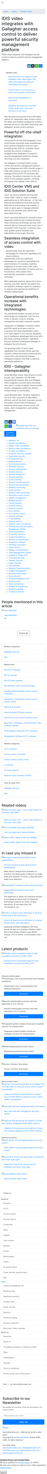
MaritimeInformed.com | (30, 1450)
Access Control (9, 1214)
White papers (8, 1256)
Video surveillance (16, 584)
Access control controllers (15, 754)
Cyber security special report (15, 1272)
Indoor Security (15, 563)
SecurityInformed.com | (13, 1448)
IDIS (5, 657)
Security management (18, 469)
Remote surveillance (17, 443)
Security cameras (16, 477)
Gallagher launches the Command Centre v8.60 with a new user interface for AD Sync (22, 108)
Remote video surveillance (19, 448)
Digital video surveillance (19, 446)
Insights (6, 1235)
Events (6, 1251)
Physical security (16, 459)
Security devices (15, 472)
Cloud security (15, 576)
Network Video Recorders (19, 568)
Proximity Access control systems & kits (20, 718)
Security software (16, 516)
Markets (6, 1246)
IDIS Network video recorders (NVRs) (19, 686)
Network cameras (16, 508)
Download (23, 994)
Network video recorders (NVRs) (17, 775)
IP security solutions (17, 534)
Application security (17, 456)
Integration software (17, 542)
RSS (5, 1278)
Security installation (17, 474)
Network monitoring (17, 487)
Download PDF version (10, 434)
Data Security (14, 566)
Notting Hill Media (21, 1437)
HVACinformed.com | (12, 1450)
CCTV (5, 1208)
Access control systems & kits (16, 759)
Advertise (7, 1336)
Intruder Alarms (9, 1219)
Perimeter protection (17, 545)
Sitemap (6, 1363)
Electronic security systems (20, 453)
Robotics (7, 1312)
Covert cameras (15, 480)
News (5, 1230)
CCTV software (10, 749)
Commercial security (17, 464)
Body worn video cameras (14, 1328)
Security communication (19, 539)
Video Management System (20, 552)
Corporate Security (16, 558)
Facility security (15, 503)
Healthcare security (11, 1296)
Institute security (15, 506)
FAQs (5, 1352)
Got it (3, 1472)
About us (7, 1342)
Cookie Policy (5, 1468)
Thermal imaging (10, 1318)
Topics (3, 1282)
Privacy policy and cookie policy (16, 1373)
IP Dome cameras (11, 770)
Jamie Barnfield (10, 615)
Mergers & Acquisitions (18, 586)
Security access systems (19, 485)
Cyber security (15, 547)
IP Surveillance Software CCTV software (20, 731)
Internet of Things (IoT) (18, 555)
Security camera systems (19, 482)
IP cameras (8, 765)
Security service (15, 521)
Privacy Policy (24, 1462)
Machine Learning (16, 589)
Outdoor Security (16, 560)
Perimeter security (16, 466)
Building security (15, 500)
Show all (23, 633)
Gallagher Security (11, 652)
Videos (6, 1262)
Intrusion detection (11, 1323)
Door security (14, 511)
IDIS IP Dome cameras (13, 680)
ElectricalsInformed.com (13, 1453)
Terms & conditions (11, 1368)
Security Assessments (18, 573)
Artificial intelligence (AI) (19, 579)
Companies (8, 1224)
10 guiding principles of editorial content (20, 1347)
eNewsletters (8, 1358)
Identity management (17, 498)
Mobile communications (18, 550)
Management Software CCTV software (20, 736)
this (8, 1384)
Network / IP (14, 440)
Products (7, 1203)
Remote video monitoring (19, 493)
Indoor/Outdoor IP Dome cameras (18, 712)
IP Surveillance (15, 519)
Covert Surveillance (17, 537)
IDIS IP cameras (10, 675)
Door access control (17, 513)
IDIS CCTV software (12, 670)
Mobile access (14, 581)
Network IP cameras (12, 707)
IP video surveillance (17, 451)
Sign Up (23, 1422)
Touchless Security (16, 592)
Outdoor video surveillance (20, 524)
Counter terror (9, 1302)
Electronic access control (19, 495)
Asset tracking (15, 490)
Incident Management (17, 571)
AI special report (10, 1267)
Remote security (15, 461)
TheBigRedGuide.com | (32, 1448)
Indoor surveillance (16, 532)
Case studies (8, 1240)
